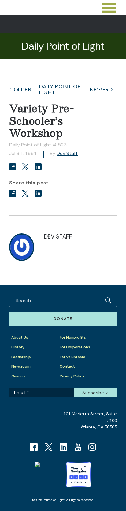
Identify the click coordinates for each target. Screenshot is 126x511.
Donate (63, 318)
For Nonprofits (73, 337)
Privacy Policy (72, 376)
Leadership (21, 356)
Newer (99, 89)
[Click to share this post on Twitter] (26, 167)
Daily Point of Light (59, 89)
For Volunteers (72, 356)
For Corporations (75, 347)
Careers (18, 376)
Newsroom (21, 366)
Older (22, 89)
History (17, 347)
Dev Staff (67, 153)
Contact (67, 366)
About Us (19, 337)
